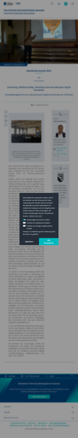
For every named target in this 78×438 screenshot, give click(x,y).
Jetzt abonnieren (39, 396)
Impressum (31, 423)
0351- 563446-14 (62, 155)
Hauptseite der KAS (18, 423)
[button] (10, 131)
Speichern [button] (29, 241)
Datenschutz (42, 423)
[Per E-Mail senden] (6, 120)
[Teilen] (6, 125)
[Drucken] (6, 116)
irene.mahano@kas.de (62, 149)
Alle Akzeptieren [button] (49, 241)
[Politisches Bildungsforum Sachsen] (18, 3)
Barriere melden (40, 425)
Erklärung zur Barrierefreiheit (21, 425)
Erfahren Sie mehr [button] (35, 216)
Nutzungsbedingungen (57, 423)
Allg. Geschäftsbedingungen (58, 425)
